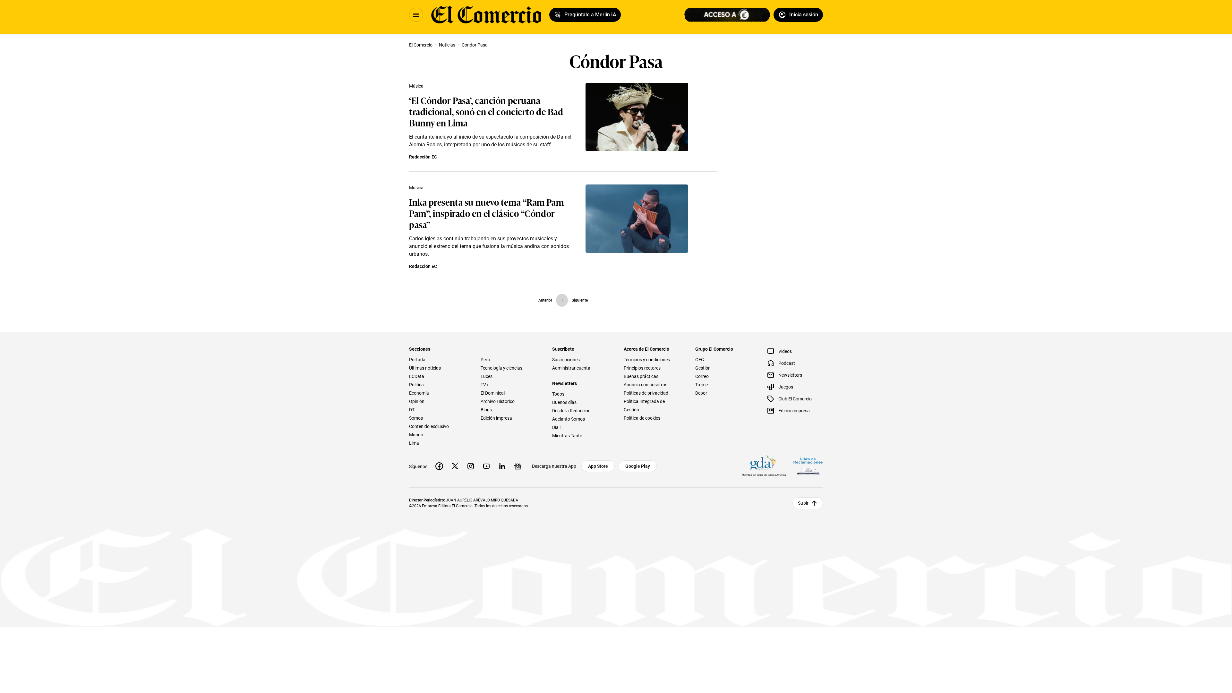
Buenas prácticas (641, 376)
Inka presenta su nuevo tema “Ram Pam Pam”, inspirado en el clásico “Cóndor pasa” (486, 213)
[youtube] (486, 466)
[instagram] (471, 466)
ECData (416, 376)
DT (412, 409)
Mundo (416, 434)
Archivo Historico (498, 401)
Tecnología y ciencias (501, 368)
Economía (419, 393)
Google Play (637, 466)
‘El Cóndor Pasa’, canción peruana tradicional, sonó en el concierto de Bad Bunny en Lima (486, 111)
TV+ (485, 384)
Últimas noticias (425, 368)
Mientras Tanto (567, 435)
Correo (702, 376)
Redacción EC (423, 156)
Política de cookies (642, 418)
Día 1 (557, 427)
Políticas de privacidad (646, 393)
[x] (455, 466)
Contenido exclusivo (429, 426)
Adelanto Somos (568, 419)
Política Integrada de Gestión (644, 405)
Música (416, 86)
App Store (598, 466)
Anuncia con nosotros (645, 384)
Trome (701, 384)
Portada (417, 359)
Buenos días (564, 402)
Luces (486, 376)
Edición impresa (496, 418)
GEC (699, 359)
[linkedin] (502, 466)
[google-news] (518, 466)
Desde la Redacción (571, 410)
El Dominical (493, 393)
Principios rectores (642, 368)
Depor (701, 393)
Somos (416, 418)
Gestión (703, 368)
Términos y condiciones (647, 359)
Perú (485, 359)
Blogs (486, 409)
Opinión (416, 401)
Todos (558, 394)
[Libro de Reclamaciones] (808, 466)
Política (416, 384)
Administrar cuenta (571, 368)
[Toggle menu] (416, 15)
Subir (803, 503)
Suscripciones (566, 359)
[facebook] (439, 466)
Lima (414, 443)
